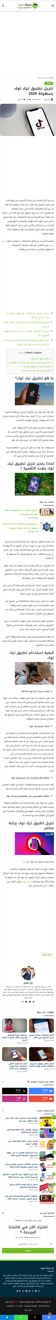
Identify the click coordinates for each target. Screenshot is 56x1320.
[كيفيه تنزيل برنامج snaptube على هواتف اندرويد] (47, 1145)
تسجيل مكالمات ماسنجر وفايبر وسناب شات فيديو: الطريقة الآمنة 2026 (21, 1166)
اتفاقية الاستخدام (30, 1306)
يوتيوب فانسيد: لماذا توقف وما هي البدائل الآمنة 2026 (22, 1131)
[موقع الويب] (33, 1001)
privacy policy (44, 1306)
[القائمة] (52, 7)
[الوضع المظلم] (3, 7)
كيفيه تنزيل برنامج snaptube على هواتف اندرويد (23, 1142)
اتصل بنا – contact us (15, 1306)
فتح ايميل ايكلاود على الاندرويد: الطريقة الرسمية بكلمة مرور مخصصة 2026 (20, 1176)
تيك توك (46, 954)
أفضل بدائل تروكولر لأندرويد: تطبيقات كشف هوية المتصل (41, 1065)
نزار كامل (47, 99)
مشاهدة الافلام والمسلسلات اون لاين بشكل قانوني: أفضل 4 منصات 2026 (21, 1197)
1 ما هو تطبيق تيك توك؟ (41, 359)
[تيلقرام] (17, 1291)
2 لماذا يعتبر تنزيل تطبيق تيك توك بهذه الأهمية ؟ (30, 362)
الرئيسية (48, 77)
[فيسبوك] (29, 1001)
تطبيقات (41, 77)
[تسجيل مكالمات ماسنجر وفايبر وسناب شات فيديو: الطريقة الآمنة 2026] (47, 1167)
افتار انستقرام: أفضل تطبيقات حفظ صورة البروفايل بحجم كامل (18, 1066)
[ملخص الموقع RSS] (39, 1291)
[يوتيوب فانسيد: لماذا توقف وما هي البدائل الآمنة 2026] (47, 1133)
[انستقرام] (22, 1001)
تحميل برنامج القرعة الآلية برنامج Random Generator (24, 1186)
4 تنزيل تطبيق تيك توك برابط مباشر (36, 370)
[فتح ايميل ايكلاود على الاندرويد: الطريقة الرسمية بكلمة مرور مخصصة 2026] (47, 1177)
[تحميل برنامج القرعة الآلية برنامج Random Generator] (47, 1188)
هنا (24, 862)
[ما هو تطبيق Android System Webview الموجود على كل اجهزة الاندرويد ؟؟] (47, 527)
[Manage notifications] (50, 1314)
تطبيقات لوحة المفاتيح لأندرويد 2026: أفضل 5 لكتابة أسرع (14, 1037)
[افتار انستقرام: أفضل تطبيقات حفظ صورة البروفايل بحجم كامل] (14, 1054)
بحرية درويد (27, 882)
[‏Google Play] (20, 1291)
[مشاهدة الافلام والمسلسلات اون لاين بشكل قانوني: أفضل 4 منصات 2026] (47, 1199)
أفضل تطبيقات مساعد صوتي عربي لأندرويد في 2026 (41, 1036)
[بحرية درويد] (28, 5)
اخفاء (22, 352)
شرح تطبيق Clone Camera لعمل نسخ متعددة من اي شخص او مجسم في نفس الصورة (26, 342)
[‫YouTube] (26, 1001)
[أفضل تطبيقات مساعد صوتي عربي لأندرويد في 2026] (41, 1026)
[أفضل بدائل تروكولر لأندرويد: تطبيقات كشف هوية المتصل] (41, 1054)
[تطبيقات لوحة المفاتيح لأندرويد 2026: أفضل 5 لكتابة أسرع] (14, 1026)
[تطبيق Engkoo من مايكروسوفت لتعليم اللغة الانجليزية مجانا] (47, 512)
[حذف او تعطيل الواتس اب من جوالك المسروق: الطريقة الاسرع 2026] (47, 1156)
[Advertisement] (28, 41)
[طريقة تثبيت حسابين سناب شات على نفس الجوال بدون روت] (47, 1121)
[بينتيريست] (29, 1291)
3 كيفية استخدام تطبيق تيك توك (37, 366)
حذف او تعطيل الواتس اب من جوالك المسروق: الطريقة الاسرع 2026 (22, 1154)
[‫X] (32, 1291)
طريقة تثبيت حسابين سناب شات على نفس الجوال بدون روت (21, 1119)
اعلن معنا (28, 1310)
